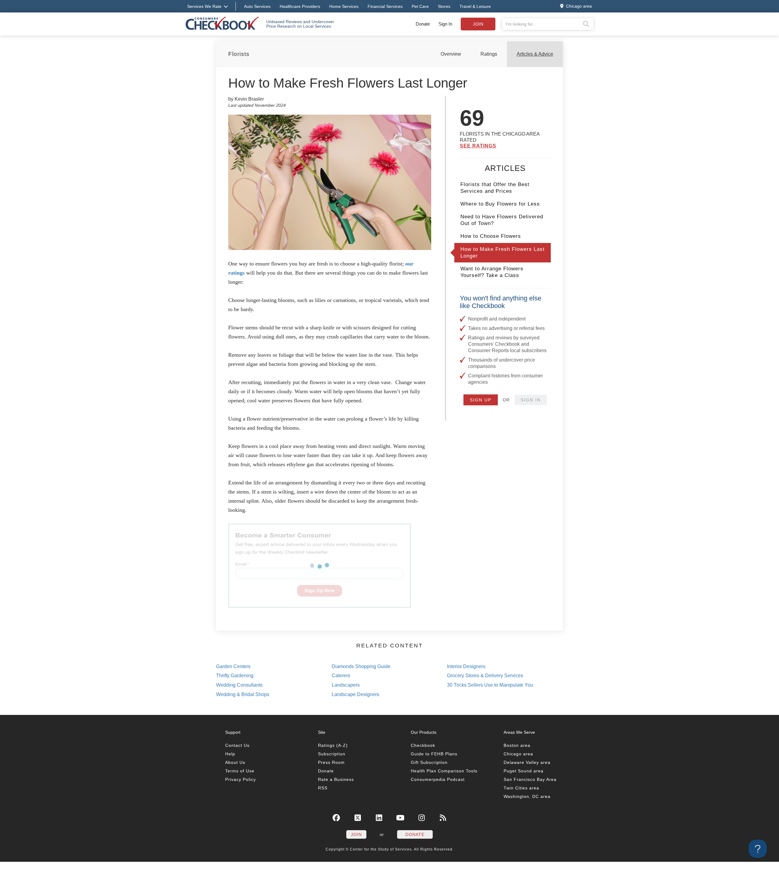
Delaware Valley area (527, 762)
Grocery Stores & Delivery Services (485, 675)
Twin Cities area (521, 787)
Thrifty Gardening (234, 675)
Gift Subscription (429, 762)
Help (230, 753)
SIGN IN (531, 399)
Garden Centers (233, 666)
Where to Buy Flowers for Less (500, 204)
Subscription (331, 753)
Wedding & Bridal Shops (242, 694)
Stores (444, 6)
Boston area (517, 745)
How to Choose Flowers (490, 236)
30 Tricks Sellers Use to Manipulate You (490, 685)
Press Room (331, 762)
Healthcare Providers (300, 6)
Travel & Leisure (475, 6)
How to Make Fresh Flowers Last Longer (502, 252)
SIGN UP (480, 399)
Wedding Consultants (239, 685)
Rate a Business (336, 779)
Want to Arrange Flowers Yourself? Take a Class (491, 272)
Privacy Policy (240, 779)
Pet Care (420, 6)
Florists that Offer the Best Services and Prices (494, 188)
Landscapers (346, 685)
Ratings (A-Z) (333, 745)
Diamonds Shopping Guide (361, 666)
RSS (322, 787)
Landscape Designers (355, 694)
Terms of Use (239, 770)
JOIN (356, 834)
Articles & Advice (535, 54)
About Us (235, 762)
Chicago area (518, 753)
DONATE (414, 834)
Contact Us (237, 745)
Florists (239, 54)
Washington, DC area (527, 796)
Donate (423, 23)
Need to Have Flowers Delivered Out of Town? (501, 220)
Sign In (445, 23)
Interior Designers (466, 666)
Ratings (488, 54)
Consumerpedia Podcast (438, 779)
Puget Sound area (523, 770)
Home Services (343, 6)
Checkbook (423, 745)
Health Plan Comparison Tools (444, 770)
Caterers (341, 675)
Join (478, 24)
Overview (451, 54)
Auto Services (257, 6)
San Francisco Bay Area (530, 779)
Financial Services (385, 6)
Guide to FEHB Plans (434, 753)
